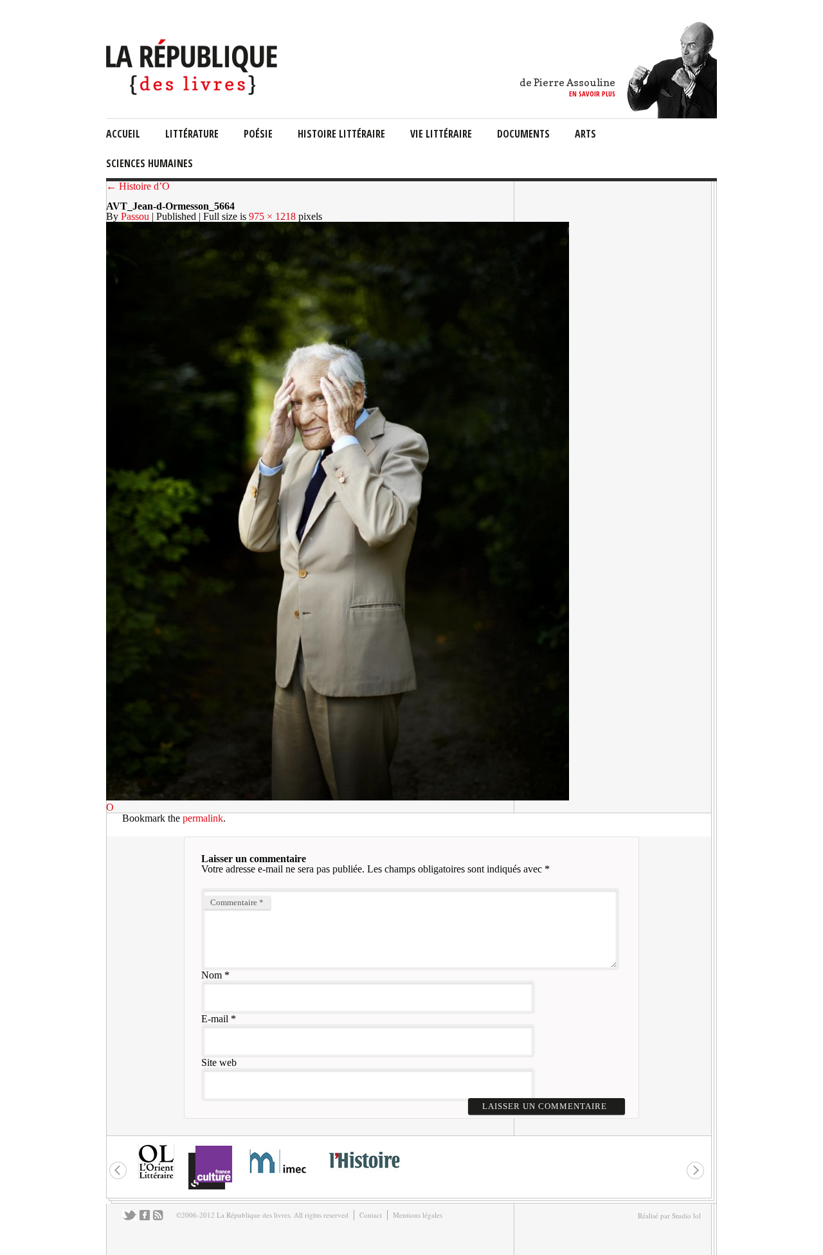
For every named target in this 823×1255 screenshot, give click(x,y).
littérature (192, 134)
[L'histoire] (364, 1175)
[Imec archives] (278, 1177)
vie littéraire (441, 134)
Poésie (258, 134)
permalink (203, 818)
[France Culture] (210, 1188)
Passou (135, 216)
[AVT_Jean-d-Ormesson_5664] (337, 796)
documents (523, 134)
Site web (219, 1062)
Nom (211, 975)
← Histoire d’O (138, 186)
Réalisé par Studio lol (669, 1215)
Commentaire (237, 902)
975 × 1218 (272, 216)
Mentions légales (417, 1215)
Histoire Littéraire (341, 134)
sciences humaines (149, 163)
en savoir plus (592, 93)
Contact (370, 1215)
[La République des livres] (193, 91)
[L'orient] (156, 1177)
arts (585, 134)
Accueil (123, 134)
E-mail (214, 1018)
